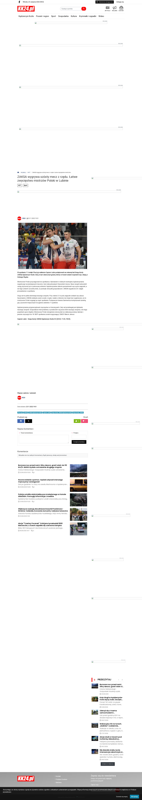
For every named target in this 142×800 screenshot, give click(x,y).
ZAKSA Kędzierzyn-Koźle (35, 412)
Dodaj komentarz (79, 442)
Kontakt (58, 776)
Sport (25, 185)
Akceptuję (134, 796)
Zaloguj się (120, 2)
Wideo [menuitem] (101, 16)
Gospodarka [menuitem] (63, 16)
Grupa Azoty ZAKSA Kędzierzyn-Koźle (61, 412)
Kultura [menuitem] (74, 16)
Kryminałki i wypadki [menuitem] (87, 16)
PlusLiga (20, 412)
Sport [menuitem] (53, 16)
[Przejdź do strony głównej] (29, 9)
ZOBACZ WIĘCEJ (108, 764)
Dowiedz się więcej (122, 796)
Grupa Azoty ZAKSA (78, 412)
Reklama (58, 782)
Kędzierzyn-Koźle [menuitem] (26, 16)
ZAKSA (25, 412)
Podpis (75, 433)
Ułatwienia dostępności (106, 2)
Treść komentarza (26, 433)
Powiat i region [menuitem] (42, 16)
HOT (19, 185)
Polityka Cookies (61, 779)
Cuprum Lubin (46, 412)
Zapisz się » (95, 785)
